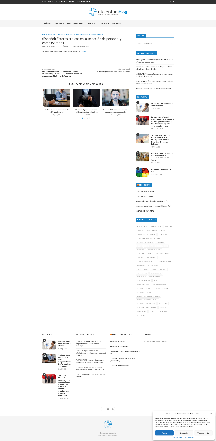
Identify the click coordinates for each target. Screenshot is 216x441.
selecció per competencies (146, 304)
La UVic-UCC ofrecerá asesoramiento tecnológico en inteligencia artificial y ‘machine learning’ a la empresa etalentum (162, 121)
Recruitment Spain (155, 277)
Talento (152, 311)
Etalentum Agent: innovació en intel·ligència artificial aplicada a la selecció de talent (91, 353)
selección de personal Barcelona (148, 296)
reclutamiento (156, 273)
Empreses (91, 23)
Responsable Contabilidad (145, 196)
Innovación (141, 265)
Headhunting (151, 257)
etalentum (140, 250)
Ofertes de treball (84, 1)
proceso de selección (159, 269)
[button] (211, 414)
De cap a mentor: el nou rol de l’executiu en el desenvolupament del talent (162, 157)
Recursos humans (75, 23)
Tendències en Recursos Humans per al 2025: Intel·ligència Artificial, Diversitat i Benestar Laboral (161, 139)
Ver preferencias (203, 433)
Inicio (44, 1)
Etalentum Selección (144, 254)
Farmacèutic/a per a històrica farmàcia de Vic (152, 201)
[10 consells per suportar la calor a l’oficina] (142, 107)
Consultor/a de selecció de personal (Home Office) (153, 206)
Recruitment (141, 277)
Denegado (184, 433)
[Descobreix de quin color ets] (142, 172)
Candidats (59, 23)
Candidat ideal (156, 227)
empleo (139, 246)
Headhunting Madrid (164, 261)
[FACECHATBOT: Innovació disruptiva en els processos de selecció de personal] (115, 98)
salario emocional (143, 284)
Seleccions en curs (122, 335)
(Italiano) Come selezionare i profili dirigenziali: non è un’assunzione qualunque (64, 360)
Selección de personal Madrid (147, 300)
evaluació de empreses (162, 254)
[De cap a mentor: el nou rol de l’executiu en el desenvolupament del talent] (142, 156)
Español (83, 51)
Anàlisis (47, 23)
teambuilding (163, 311)
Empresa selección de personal (156, 246)
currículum (163, 234)
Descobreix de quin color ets (161, 170)
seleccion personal (143, 288)
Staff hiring (163, 304)
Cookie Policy (177, 437)
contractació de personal (156, 230)
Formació (140, 257)
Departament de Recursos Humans (148, 238)
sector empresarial (160, 284)
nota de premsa (142, 269)
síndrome (163, 307)
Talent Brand (141, 311)
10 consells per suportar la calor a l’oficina (162, 105)
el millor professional (145, 242)
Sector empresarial (97, 34)
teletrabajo (141, 315)
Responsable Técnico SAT (145, 191)
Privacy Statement (188, 437)
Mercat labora (153, 265)
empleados (160, 242)
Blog (43, 34)
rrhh (155, 280)
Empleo (60, 34)
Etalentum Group (154, 250)
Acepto (164, 433)
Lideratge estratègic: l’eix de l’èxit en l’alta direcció (153, 88)
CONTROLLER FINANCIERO (145, 211)
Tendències (103, 23)
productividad (142, 273)
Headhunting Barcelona (145, 261)
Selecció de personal (67, 1)
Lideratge (116, 23)
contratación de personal (146, 234)
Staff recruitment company (146, 307)
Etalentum (52, 1)
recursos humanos (143, 280)
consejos (140, 230)
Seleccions (145, 185)
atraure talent (142, 227)
